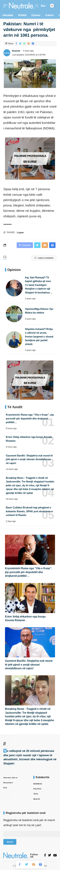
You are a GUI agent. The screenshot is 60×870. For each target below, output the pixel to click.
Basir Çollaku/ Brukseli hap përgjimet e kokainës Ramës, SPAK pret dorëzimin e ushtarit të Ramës (29, 511)
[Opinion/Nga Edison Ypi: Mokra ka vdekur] (14, 313)
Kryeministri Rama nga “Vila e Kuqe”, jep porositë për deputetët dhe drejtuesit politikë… (30, 418)
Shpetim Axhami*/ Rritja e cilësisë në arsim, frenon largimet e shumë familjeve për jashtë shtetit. (39, 337)
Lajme (20, 232)
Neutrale (16, 51)
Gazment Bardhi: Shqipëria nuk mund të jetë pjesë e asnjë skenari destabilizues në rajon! (29, 459)
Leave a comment (45, 258)
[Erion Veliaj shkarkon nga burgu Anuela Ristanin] (30, 598)
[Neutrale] (21, 5)
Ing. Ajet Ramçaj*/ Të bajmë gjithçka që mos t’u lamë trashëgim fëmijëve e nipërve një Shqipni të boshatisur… (38, 285)
